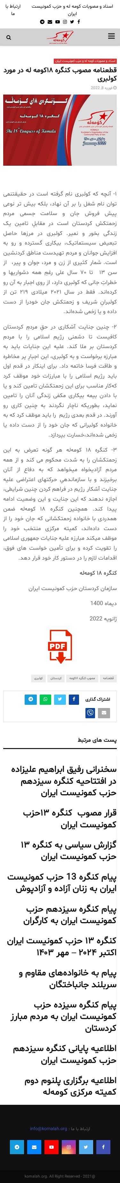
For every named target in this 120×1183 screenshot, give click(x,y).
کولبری (38, 678)
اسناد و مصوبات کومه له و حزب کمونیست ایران (72, 10)
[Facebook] (103, 1147)
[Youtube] (51, 1147)
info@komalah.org (48, 1129)
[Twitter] (86, 1147)
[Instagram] (69, 1147)
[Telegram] (17, 1147)
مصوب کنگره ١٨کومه (82, 678)
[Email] (34, 1147)
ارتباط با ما (12, 10)
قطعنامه (108, 678)
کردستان (56, 678)
